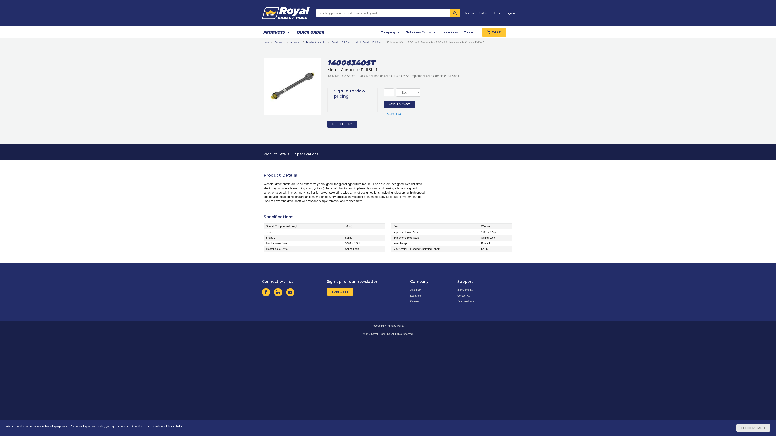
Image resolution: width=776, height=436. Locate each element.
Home (266, 42)
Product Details (276, 154)
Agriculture (295, 42)
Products (274, 32)
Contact (470, 32)
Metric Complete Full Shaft (369, 42)
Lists (497, 13)
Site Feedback (465, 301)
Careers (414, 301)
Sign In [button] (510, 13)
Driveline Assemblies (316, 42)
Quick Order (310, 32)
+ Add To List (392, 114)
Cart (496, 32)
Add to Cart (399, 104)
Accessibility (379, 325)
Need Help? (342, 124)
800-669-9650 (465, 289)
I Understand (753, 428)
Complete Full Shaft (341, 42)
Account (470, 13)
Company (388, 32)
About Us (415, 289)
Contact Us (463, 295)
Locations (450, 32)
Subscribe (340, 291)
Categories (280, 42)
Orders (483, 13)
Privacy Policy (395, 325)
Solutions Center (419, 32)
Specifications (306, 154)
